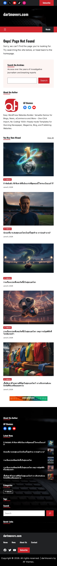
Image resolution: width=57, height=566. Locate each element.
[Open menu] (5, 29)
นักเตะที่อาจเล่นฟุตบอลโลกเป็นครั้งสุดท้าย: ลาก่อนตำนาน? (26, 232)
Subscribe (24, 550)
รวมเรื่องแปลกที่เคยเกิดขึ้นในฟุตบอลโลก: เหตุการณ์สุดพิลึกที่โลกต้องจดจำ (27, 332)
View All (50, 138)
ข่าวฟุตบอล (7, 179)
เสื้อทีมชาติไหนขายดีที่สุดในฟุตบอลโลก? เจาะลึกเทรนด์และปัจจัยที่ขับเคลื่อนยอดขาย (27, 384)
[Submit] (50, 513)
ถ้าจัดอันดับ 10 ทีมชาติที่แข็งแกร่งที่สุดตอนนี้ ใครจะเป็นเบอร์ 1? (28, 183)
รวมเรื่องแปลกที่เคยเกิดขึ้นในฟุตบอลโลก (19, 282)
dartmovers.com (15, 14)
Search (43, 80)
